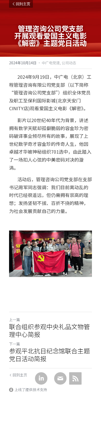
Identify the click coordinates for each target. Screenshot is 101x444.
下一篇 (14, 343)
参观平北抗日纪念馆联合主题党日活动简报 (49, 354)
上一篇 (14, 319)
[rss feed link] (75, 378)
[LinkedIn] (41, 378)
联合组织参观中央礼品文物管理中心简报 (49, 330)
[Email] (60, 378)
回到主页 (23, 4)
